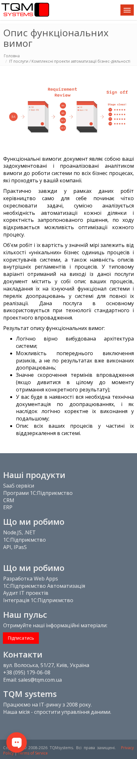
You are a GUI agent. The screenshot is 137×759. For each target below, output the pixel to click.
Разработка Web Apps (30, 578)
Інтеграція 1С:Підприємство (38, 600)
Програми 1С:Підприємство (38, 492)
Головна (12, 56)
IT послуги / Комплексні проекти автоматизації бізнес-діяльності (69, 61)
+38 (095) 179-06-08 (26, 672)
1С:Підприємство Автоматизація (44, 585)
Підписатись (21, 638)
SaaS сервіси (18, 485)
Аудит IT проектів (25, 592)
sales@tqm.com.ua (40, 679)
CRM (8, 500)
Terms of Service (33, 753)
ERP (7, 507)
